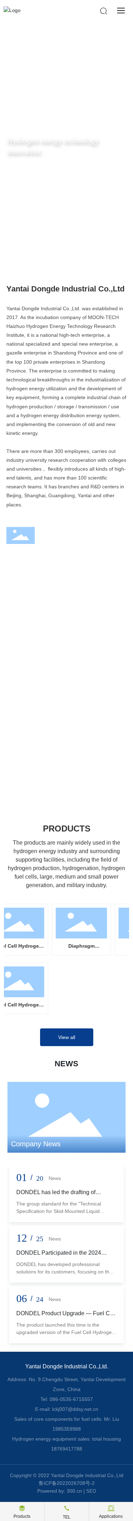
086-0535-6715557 (71, 1399)
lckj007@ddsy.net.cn (75, 1409)
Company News (36, 1144)
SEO (91, 1491)
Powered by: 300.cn (59, 1491)
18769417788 (66, 1449)
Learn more (28, 707)
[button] (60, 253)
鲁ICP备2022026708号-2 (67, 1483)
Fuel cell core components (56, 677)
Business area (47, 577)
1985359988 (66, 1429)
